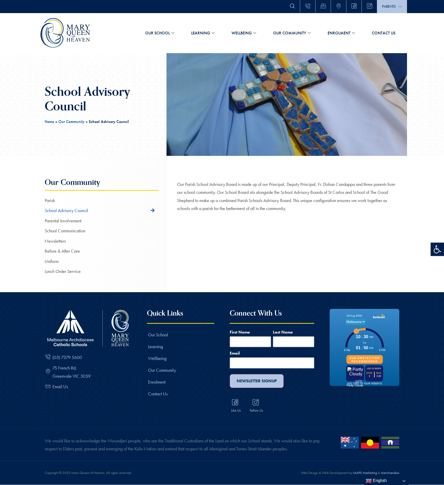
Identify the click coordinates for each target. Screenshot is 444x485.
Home (49, 121)
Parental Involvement (63, 221)
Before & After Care (62, 251)
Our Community (289, 33)
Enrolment (339, 33)
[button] (437, 249)
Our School (157, 33)
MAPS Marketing (365, 472)
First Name (240, 331)
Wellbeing (242, 33)
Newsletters (55, 241)
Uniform (52, 261)
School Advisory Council (66, 210)
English (379, 480)
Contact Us (383, 33)
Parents (389, 6)
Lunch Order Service (63, 271)
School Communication (65, 231)
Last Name (283, 331)
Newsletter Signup (257, 381)
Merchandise (390, 472)
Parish (50, 200)
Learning (200, 33)
